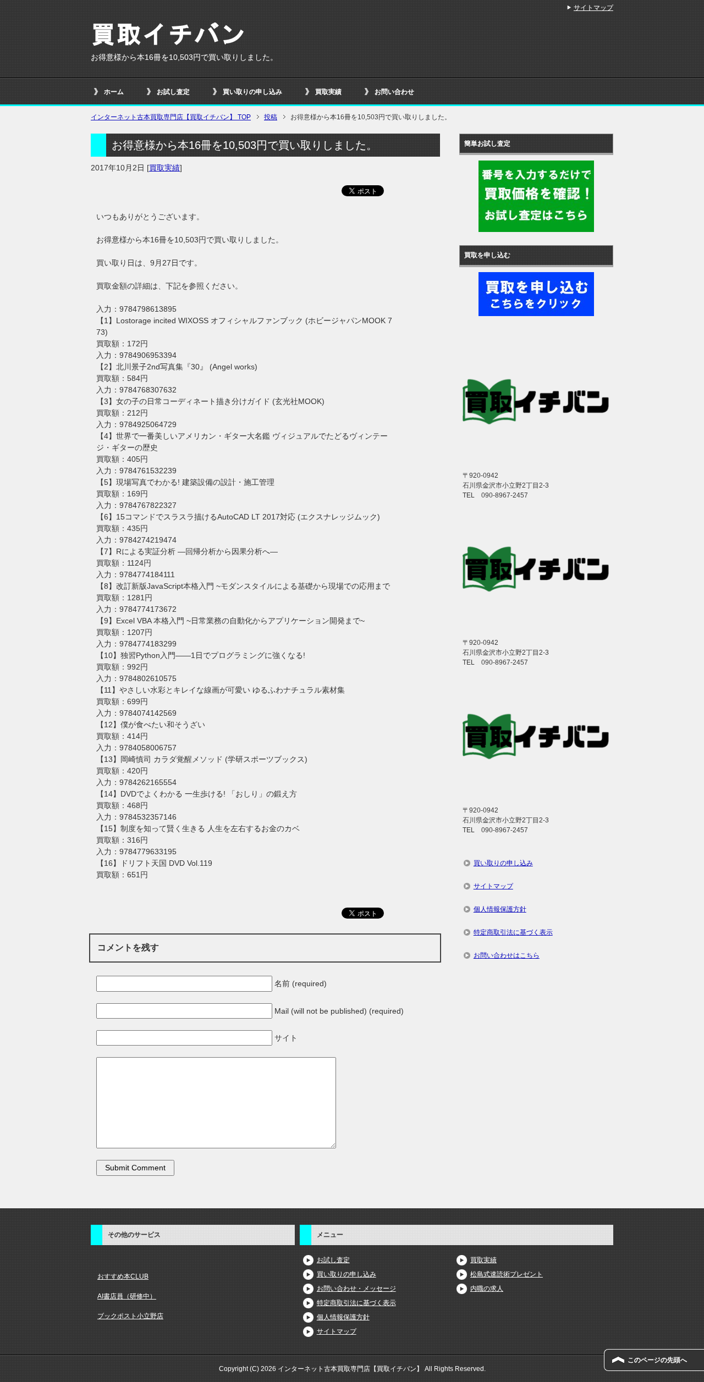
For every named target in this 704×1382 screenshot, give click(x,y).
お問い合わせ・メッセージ (356, 1288)
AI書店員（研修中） (126, 1296)
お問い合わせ (394, 92)
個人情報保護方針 (500, 909)
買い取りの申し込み (252, 92)
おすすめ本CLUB (122, 1276)
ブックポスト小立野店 (130, 1316)
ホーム (114, 92)
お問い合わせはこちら (507, 955)
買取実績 (328, 92)
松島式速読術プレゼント (506, 1274)
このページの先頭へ (657, 1360)
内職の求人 (486, 1288)
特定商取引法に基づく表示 (513, 932)
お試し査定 (173, 92)
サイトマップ (493, 886)
